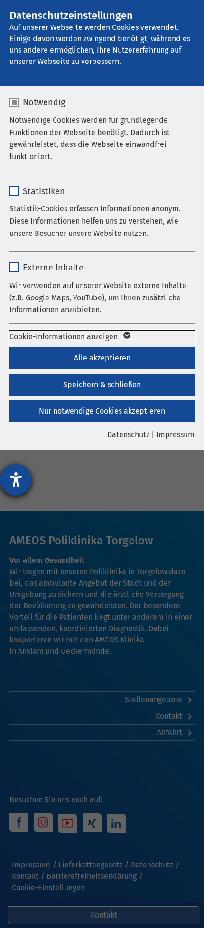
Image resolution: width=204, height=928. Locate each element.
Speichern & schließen (102, 384)
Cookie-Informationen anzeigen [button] (64, 336)
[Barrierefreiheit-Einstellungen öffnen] (15, 480)
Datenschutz (128, 434)
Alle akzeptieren (102, 357)
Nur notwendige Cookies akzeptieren (102, 410)
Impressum (175, 434)
